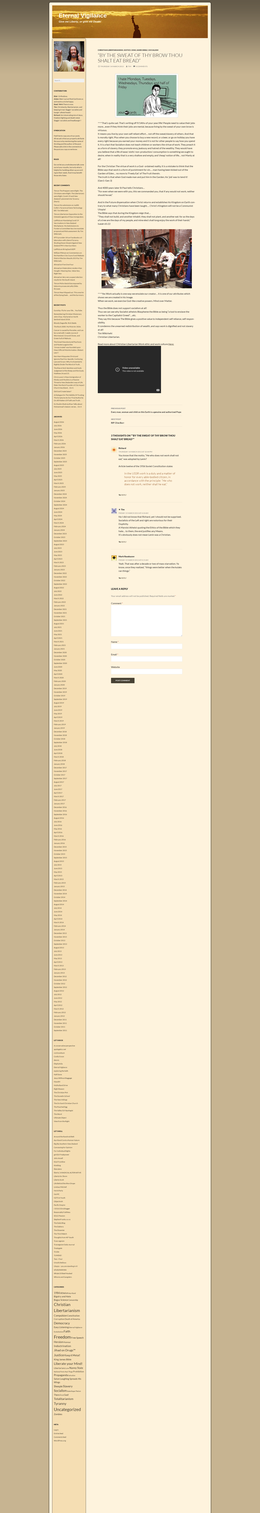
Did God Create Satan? (62, 391)
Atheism (64, 1293)
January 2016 (59, 843)
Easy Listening (61, 1327)
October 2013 (59, 940)
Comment (117, 603)
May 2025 (58, 476)
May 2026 (58, 433)
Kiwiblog (57, 1165)
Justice (127, 50)
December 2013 (60, 933)
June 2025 (58, 472)
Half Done (58, 1074)
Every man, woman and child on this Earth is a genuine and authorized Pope (146, 410)
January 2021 (59, 649)
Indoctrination (62, 1346)
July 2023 (58, 548)
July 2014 (58, 908)
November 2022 (60, 577)
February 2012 (60, 1012)
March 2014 (59, 922)
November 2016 (60, 811)
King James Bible (140, 50)
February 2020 (60, 681)
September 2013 (60, 944)
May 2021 (58, 634)
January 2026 (59, 447)
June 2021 (58, 631)
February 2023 (60, 566)
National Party (59, 1372)
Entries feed (58, 1433)
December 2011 (60, 1019)
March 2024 (59, 523)
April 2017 (58, 793)
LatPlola (57, 220)
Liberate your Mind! (68, 1364)
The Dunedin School (62, 1096)
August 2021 (59, 623)
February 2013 (60, 969)
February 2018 (60, 760)
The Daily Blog (59, 1223)
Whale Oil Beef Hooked (63, 1273)
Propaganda (61, 1375)
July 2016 (58, 821)
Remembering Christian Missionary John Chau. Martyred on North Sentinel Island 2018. (68, 317)
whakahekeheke (60, 1270)
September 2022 (60, 584)
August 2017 (59, 782)
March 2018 (59, 757)
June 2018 (58, 749)
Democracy (62, 1323)
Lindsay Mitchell (60, 1187)
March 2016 (59, 836)
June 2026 (58, 429)
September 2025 (60, 461)
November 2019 (60, 692)
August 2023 (59, 544)
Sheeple (58, 1386)
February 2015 (60, 883)
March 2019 (59, 721)
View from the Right (61, 1121)
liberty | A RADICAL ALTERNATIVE (67, 1172)
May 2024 (58, 515)
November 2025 (60, 454)
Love (67, 1368)
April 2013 (58, 962)
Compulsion (60, 1315)
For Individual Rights (62, 1151)
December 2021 (60, 609)
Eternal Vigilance (60, 1067)
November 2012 (60, 980)
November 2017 (60, 771)
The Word (58, 1114)
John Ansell (58, 1158)
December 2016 (60, 807)
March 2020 (59, 677)
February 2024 (60, 526)
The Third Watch (60, 1234)
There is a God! (61, 1394)
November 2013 (60, 937)
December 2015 (60, 847)
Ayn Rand (72, 1293)
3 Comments (141, 66)
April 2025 (58, 479)
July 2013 (58, 951)
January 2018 (59, 764)
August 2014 (59, 904)
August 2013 (59, 947)
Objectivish (58, 1201)
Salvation (71, 1375)
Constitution (73, 1315)
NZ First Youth (59, 1198)
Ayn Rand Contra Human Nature (66, 1140)
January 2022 (59, 605)
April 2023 (58, 559)
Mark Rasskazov (127, 556)
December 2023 (60, 533)
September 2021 (60, 620)
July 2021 (58, 627)
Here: (171, 344)
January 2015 (59, 886)
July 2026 (58, 425)
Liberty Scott (59, 1180)
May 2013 (58, 958)
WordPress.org (60, 1441)
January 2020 (59, 685)
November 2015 (60, 850)
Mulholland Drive (61, 1085)
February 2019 (60, 724)
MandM (57, 1082)
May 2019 (58, 713)
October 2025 (59, 458)
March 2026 (59, 440)
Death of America (72, 1319)
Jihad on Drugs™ (64, 1350)
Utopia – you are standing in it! (66, 1266)
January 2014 (59, 929)
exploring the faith (61, 1071)
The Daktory (59, 1226)
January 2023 (59, 569)
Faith (67, 1331)
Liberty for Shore (60, 1176)
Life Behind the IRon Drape (64, 1183)
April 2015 (58, 875)
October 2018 (59, 739)
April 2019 (58, 717)
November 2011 (60, 1023)
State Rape (71, 1391)
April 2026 (58, 436)
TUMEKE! (58, 1255)
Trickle (56, 1252)
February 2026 (60, 443)
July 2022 (58, 591)
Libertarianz (59, 1368)
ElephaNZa (58, 1064)
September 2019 (60, 699)
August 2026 (59, 422)
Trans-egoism (59, 1241)
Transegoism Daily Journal (64, 1244)
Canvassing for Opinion (63, 1147)
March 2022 (59, 598)
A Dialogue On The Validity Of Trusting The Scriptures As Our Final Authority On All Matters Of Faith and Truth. (69, 398)
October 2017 (59, 775)
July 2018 (58, 746)
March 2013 (59, 965)
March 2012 (59, 1009)
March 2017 (59, 796)
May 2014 (58, 915)
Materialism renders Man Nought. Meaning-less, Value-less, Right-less (68, 271)
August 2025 (59, 465)
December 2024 (60, 494)
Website (115, 667)
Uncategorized (67, 1409)
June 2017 (58, 789)
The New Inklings (60, 1100)
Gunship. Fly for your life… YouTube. (68, 310)
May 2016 (58, 829)
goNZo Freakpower (61, 1154)
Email (114, 654)
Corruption (59, 1319)
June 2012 (58, 998)
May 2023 (58, 555)
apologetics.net (60, 1049)
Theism (78, 1391)
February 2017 (60, 800)
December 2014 (60, 890)
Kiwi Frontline (59, 1162)
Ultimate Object (60, 1118)
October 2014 (59, 897)
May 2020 (58, 670)
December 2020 (60, 652)
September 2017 (60, 778)
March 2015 (59, 879)
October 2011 (59, 1027)
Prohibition (78, 1371)
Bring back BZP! (69, 249)
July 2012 (58, 994)
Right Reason (59, 1089)
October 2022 (59, 580)
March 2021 (59, 641)
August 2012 (59, 991)
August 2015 (59, 861)
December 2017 (60, 767)
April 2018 (58, 753)
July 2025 (58, 469)
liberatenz (58, 1169)
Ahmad (57, 264)
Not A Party (58, 1190)
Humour (67, 1342)
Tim (129, 66)
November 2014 (60, 893)
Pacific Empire (59, 1205)
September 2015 (60, 857)
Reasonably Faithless (62, 1212)
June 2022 (58, 595)
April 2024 (58, 519)
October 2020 (59, 659)
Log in (56, 1430)
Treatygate (58, 1248)
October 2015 (59, 854)
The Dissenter (59, 1230)
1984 (57, 1292)
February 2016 (60, 839)
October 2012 (59, 983)
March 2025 (59, 483)
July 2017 (58, 785)
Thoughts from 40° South (64, 1237)
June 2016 (58, 825)
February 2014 (60, 926)
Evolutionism (58, 1332)
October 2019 (59, 695)
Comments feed (60, 1437)
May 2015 (58, 872)
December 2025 (60, 451)
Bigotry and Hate (62, 1296)
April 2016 (58, 832)
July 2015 (58, 865)
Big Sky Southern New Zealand (66, 1144)
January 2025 (59, 490)
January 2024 (59, 530)
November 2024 (60, 497)
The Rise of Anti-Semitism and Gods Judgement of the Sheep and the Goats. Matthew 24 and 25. (69, 371)
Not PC (56, 1194)
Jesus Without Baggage (63, 1078)
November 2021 (60, 613)
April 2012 (58, 1005)
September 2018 (60, 742)
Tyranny (60, 1404)
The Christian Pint (61, 1092)
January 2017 (59, 803)
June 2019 (58, 710)
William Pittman (60, 253)
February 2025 (60, 487)
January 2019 (59, 728)
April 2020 (58, 674)
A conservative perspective (64, 1046)
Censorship (73, 1300)
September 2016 (60, 814)
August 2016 (59, 818)
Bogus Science (61, 1300)
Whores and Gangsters (63, 1277)
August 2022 (59, 587)
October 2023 (59, 537)
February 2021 (60, 645)
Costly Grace (59, 1056)
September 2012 (60, 987)
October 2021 (59, 616)
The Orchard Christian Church (66, 1103)
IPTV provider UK (61, 237)
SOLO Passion (59, 1216)
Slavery (68, 1386)
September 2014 (60, 901)
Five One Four (68, 264)
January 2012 (59, 1016)
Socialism (153, 50)
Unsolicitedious (60, 1262)
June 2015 (58, 868)
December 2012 (60, 976)
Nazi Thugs (69, 1372)
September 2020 (60, 663)
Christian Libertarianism (110, 50)
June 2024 (58, 512)
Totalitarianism (63, 1399)
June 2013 (58, 955)
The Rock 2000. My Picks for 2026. (67, 326)
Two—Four (58, 1259)
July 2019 (58, 706)
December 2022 (60, 573)
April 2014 (58, 919)
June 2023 (58, 551)
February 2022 (60, 602)
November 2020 (60, 656)
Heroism (58, 1342)
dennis (56, 1060)
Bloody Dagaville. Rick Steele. (65, 323)
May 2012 (58, 1001)
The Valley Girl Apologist (63, 1110)
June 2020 (58, 667)
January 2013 (59, 973)
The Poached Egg (60, 1107)
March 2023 (59, 562)
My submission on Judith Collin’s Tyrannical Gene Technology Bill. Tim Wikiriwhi (68, 208)
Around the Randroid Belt (64, 1136)
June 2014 (58, 911)
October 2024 (59, 501)
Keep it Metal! (72, 1355)
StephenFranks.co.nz (62, 1219)
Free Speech (77, 1337)
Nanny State (76, 1367)
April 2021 (58, 638)
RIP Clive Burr (117, 421)
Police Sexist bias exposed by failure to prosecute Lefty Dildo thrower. (68, 286)
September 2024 (60, 505)
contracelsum (59, 1053)
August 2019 (59, 703)
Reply (124, 495)
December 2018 (60, 731)
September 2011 (60, 1030)
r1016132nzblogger (62, 1208)
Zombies (58, 1414)
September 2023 (60, 541)
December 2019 (60, 688)
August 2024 (59, 508)
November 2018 (60, 735)
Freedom (62, 1336)
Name (115, 641)
